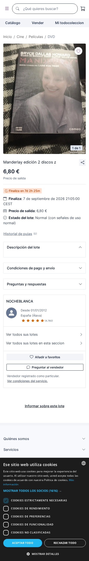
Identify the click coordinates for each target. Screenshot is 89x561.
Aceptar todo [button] (22, 543)
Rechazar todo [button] (65, 543)
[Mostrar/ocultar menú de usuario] (6, 8)
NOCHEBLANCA (19, 301)
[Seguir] (78, 51)
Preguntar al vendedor (48, 367)
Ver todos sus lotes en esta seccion (35, 343)
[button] (44, 247)
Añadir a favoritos (47, 357)
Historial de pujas (17, 234)
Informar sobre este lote (44, 406)
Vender (38, 23)
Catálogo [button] (12, 23)
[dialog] (44, 509)
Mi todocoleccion (69, 23)
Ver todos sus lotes (22, 334)
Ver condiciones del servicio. (27, 381)
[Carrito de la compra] (83, 8)
